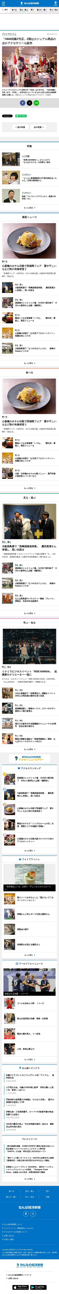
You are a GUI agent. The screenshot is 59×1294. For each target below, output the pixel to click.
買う (32, 10)
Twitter (33, 1214)
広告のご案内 (9, 1239)
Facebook (26, 1214)
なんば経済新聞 (29, 3)
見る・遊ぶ (24, 10)
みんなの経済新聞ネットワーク (29, 1265)
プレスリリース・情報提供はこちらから (19, 1228)
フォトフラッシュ (9, 34)
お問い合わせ (9, 1236)
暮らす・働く (42, 10)
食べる (14, 10)
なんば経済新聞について (13, 1224)
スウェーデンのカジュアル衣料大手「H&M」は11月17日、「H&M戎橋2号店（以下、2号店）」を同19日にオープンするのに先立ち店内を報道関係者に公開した (29, 92)
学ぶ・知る (54, 10)
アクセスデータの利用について (15, 1232)
